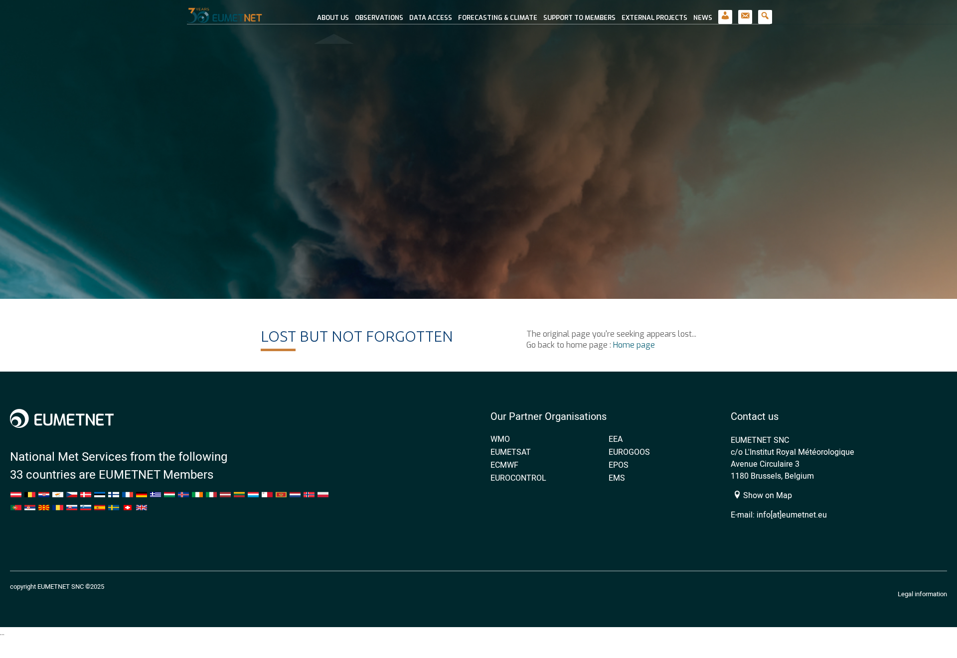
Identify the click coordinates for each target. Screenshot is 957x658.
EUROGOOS (629, 452)
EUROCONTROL (518, 478)
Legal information (922, 593)
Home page (634, 345)
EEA (616, 439)
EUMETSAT (510, 452)
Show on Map (766, 495)
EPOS (619, 465)
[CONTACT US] (745, 12)
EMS (617, 478)
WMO (500, 439)
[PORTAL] (725, 12)
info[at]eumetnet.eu (792, 514)
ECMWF (504, 465)
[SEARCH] (765, 12)
